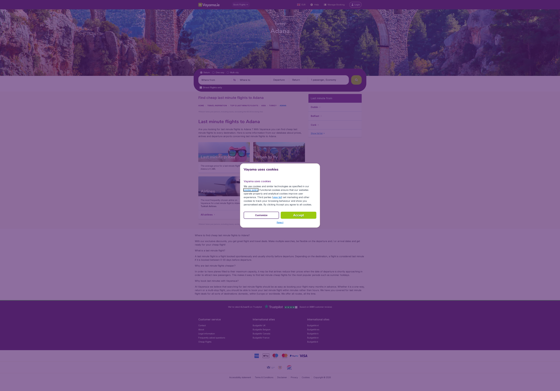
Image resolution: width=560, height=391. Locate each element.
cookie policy (251, 189)
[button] (280, 222)
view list (277, 197)
